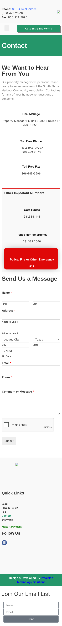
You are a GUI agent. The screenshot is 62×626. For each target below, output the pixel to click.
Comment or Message (18, 391)
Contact (6, 515)
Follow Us (11, 533)
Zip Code (7, 356)
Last (35, 303)
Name (7, 292)
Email (6, 363)
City (4, 344)
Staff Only (7, 519)
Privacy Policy (10, 508)
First (4, 303)
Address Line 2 (10, 333)
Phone (7, 377)
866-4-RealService (24, 9)
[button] (6, 28)
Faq (4, 511)
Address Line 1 (10, 321)
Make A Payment (12, 526)
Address (9, 310)
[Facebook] (4, 542)
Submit (9, 441)
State (35, 344)
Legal (5, 504)
